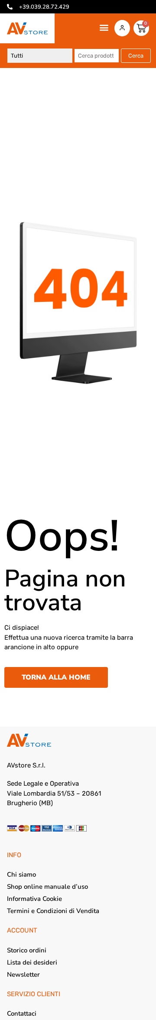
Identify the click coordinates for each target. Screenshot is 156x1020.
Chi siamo (21, 874)
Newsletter (23, 974)
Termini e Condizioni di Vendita (53, 911)
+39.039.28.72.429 (44, 7)
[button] (104, 27)
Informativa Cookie (34, 898)
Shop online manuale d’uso (47, 886)
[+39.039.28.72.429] (10, 7)
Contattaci (21, 1013)
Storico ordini (26, 950)
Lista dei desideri (32, 962)
